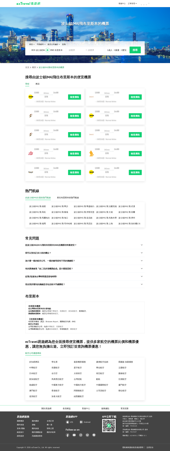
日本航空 (33, 373)
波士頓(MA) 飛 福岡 (37, 223)
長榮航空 (63, 311)
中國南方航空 (80, 385)
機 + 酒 (49, 425)
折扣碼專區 (34, 362)
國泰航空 (54, 313)
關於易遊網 (46, 408)
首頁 (27, 67)
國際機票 (20, 421)
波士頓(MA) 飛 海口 (60, 218)
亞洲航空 (122, 379)
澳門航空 (33, 390)
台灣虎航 (78, 379)
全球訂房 (50, 421)
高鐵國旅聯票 (37, 436)
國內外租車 (51, 432)
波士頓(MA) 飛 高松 (37, 212)
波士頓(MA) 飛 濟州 (126, 218)
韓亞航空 (100, 373)
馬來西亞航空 (57, 379)
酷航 (98, 379)
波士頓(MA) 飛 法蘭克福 (106, 206)
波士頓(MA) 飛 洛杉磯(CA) (129, 223)
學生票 (54, 362)
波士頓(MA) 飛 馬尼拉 (83, 223)
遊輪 (33, 425)
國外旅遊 (20, 425)
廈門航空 (122, 385)
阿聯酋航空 (79, 390)
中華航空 (54, 311)
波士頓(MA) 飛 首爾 (126, 212)
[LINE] (94, 435)
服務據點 (105, 408)
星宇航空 (78, 367)
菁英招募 (125, 408)
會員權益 (67, 408)
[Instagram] (81, 435)
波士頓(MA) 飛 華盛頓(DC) (85, 206)
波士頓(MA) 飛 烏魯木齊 (106, 218)
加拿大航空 (56, 396)
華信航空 (100, 367)
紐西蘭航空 (79, 396)
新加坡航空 (72, 311)
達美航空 (33, 396)
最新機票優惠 (80, 362)
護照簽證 (20, 436)
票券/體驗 (21, 428)
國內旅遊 (35, 428)
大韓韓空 (78, 373)
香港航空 (55, 390)
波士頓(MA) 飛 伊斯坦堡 (84, 212)
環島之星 (50, 428)
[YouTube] (74, 435)
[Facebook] (68, 435)
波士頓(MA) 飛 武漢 (126, 206)
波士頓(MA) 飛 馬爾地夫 (39, 218)
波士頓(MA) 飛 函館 (37, 206)
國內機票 (35, 421)
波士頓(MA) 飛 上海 (104, 223)
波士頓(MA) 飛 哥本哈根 (62, 223)
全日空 (54, 373)
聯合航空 (122, 390)
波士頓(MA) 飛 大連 (104, 212)
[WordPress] (87, 435)
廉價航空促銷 (102, 362)
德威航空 (33, 385)
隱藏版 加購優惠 (125, 362)
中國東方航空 (57, 385)
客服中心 (122, 3)
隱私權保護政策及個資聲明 (132, 447)
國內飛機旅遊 (37, 432)
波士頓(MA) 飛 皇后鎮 (83, 218)
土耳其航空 (101, 390)
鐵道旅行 (20, 432)
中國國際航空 (102, 385)
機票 (34, 67)
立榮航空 (122, 367)
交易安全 (149, 447)
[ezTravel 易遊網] (28, 3)
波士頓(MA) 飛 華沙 (60, 206)
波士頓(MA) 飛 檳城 (60, 212)
